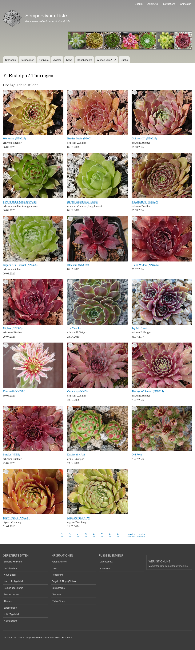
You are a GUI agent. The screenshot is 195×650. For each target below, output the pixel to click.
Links (54, 568)
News (69, 60)
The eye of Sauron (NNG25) (148, 391)
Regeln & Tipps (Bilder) (64, 581)
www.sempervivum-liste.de (46, 637)
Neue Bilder (10, 574)
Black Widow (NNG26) (145, 265)
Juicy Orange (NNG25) (16, 518)
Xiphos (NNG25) (12, 328)
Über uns (56, 594)
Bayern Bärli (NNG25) (145, 201)
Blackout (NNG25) (78, 265)
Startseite (10, 60)
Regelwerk (57, 574)
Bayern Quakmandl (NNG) (82, 201)
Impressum (105, 568)
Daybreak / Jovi (76, 454)
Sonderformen (11, 594)
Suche (124, 60)
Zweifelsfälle (10, 607)
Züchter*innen (59, 601)
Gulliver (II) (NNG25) (144, 138)
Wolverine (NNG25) (14, 138)
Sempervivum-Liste (46, 15)
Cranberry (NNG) (77, 391)
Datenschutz (106, 561)
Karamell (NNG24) (14, 391)
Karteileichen (11, 568)
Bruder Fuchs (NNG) (79, 138)
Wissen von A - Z (106, 60)
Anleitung (152, 4)
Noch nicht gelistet (13, 581)
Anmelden (185, 4)
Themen (8, 601)
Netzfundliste (10, 620)
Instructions (168, 4)
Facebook (67, 637)
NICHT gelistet (11, 614)
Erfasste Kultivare (13, 561)
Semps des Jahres (13, 587)
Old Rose (137, 454)
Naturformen (27, 60)
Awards (57, 60)
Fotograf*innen (59, 561)
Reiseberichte (84, 60)
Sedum (139, 4)
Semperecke (58, 587)
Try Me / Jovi (74, 328)
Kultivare (44, 60)
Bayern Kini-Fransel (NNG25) (20, 265)
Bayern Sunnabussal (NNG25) (20, 201)
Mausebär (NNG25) (78, 518)
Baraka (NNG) (11, 454)
